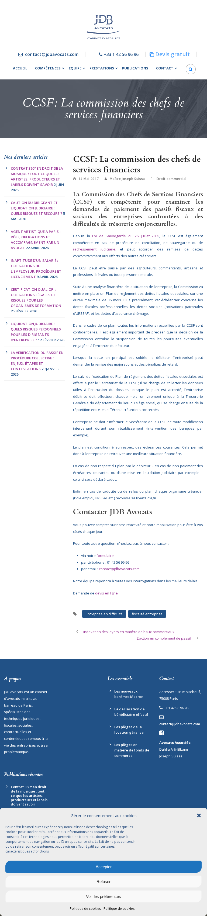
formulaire (105, 555)
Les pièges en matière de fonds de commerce (131, 750)
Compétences (48, 68)
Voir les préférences (103, 896)
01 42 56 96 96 (177, 708)
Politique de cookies (85, 908)
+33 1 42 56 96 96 (121, 54)
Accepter (104, 866)
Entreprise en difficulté (104, 613)
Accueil (20, 68)
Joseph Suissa (170, 756)
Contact (164, 68)
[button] (199, 815)
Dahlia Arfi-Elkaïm (173, 749)
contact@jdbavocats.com (51, 54)
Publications (135, 68)
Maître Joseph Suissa (127, 178)
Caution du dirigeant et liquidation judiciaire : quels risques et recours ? (36, 208)
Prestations (101, 68)
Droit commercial (172, 178)
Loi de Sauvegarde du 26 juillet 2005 (125, 235)
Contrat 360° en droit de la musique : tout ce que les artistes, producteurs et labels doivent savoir (29, 795)
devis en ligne (106, 593)
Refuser (103, 881)
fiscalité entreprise (147, 613)
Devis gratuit (172, 54)
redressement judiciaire (94, 249)
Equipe (75, 68)
